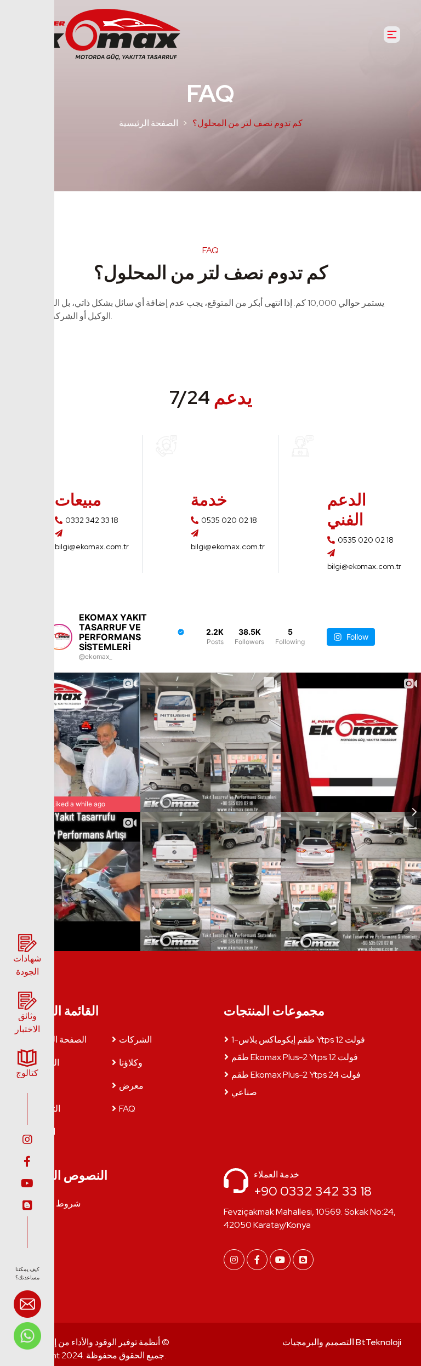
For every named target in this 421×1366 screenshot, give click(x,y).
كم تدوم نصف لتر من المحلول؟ (247, 123)
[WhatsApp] (27, 1335)
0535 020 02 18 (229, 520)
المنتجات (43, 1062)
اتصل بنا (41, 1131)
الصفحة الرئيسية (148, 123)
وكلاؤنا (131, 1062)
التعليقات (43, 1108)
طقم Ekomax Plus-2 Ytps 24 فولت (296, 1074)
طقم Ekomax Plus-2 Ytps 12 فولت (294, 1057)
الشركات (135, 1039)
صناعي (244, 1092)
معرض (131, 1085)
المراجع (41, 1085)
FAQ (127, 1108)
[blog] (27, 1205)
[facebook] (27, 1162)
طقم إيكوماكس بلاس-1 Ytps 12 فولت (298, 1039)
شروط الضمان (54, 1203)
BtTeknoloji (377, 1342)
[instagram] (27, 1140)
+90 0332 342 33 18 (313, 1190)
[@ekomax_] (59, 637)
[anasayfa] (98, 34)
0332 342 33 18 (91, 520)
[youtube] (27, 1183)
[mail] (27, 1305)
